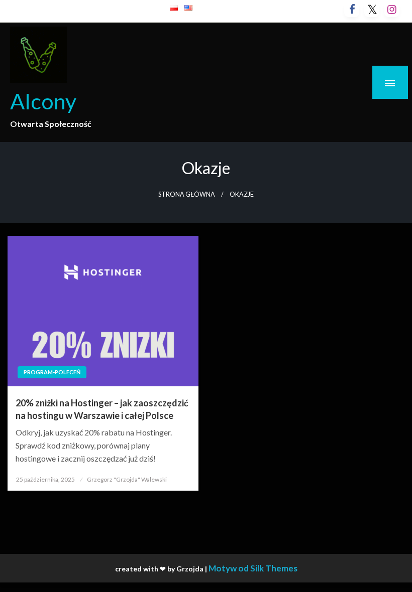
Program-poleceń (52, 372)
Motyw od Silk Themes (253, 568)
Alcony (43, 101)
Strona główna (186, 194)
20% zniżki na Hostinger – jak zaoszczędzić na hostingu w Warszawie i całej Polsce (102, 409)
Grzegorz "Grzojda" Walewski (127, 479)
